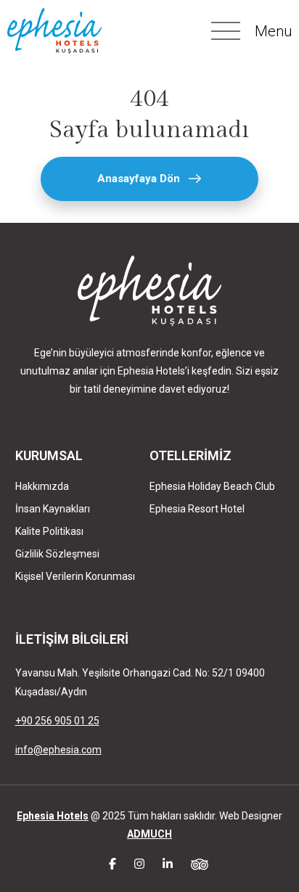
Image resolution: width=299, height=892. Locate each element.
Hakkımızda (42, 486)
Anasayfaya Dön (138, 178)
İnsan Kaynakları (52, 509)
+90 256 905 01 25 (57, 721)
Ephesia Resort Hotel (197, 509)
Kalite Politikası (49, 531)
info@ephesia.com (58, 750)
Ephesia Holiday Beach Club (212, 486)
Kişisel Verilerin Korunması (75, 576)
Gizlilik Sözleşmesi (57, 554)
